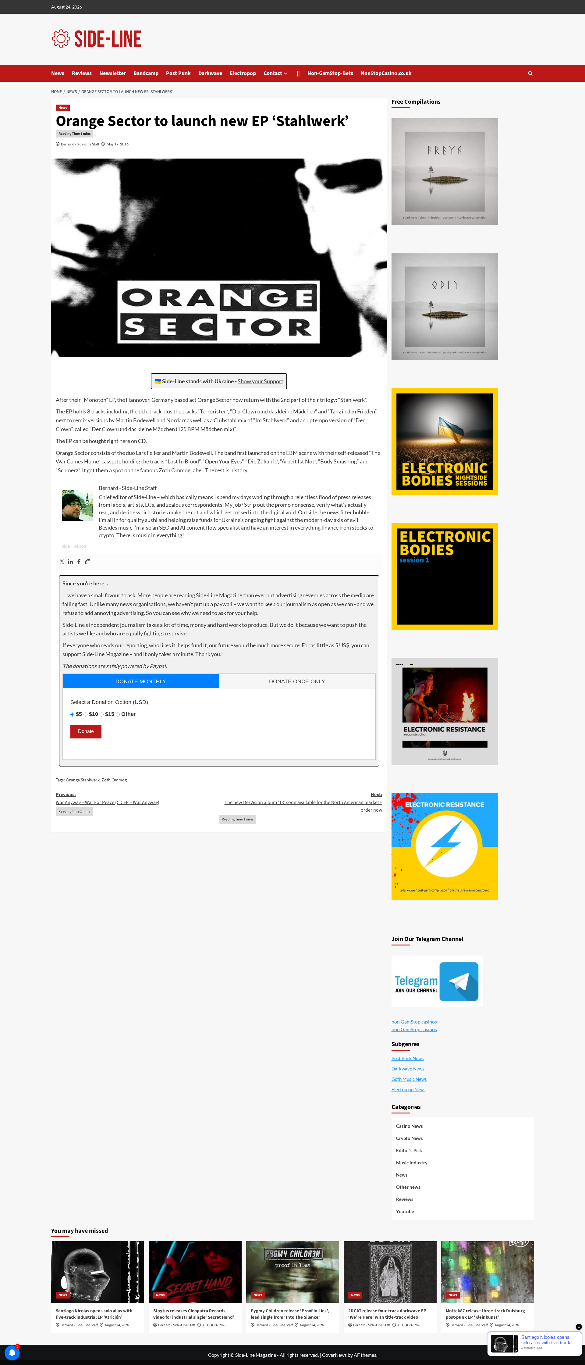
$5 (79, 714)
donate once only (297, 681)
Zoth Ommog (114, 779)
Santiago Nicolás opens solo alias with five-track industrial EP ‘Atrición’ (94, 1314)
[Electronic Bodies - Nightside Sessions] (445, 441)
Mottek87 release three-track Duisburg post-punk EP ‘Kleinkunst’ (485, 1314)
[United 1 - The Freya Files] (445, 171)
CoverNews (334, 1355)
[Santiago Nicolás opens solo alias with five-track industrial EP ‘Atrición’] (97, 1272)
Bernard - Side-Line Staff (80, 144)
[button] (530, 73)
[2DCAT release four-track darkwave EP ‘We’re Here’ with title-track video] (390, 1272)
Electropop (243, 73)
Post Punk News (408, 1058)
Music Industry (411, 1162)
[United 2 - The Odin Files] (445, 306)
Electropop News (409, 1089)
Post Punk (178, 73)
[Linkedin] (70, 562)
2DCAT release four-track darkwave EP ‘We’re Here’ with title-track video (387, 1314)
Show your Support (260, 381)
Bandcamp (145, 73)
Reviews (82, 73)
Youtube (405, 1211)
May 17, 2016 (118, 144)
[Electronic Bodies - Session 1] (445, 576)
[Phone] (87, 562)
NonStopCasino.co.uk (386, 73)
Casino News (409, 1126)
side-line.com (74, 546)
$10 (93, 714)
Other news (408, 1187)
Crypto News (409, 1138)
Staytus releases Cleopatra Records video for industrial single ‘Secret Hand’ (193, 1314)
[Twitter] (62, 562)
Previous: (107, 798)
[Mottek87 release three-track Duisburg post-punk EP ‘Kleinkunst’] (487, 1272)
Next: (303, 802)
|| (298, 73)
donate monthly (140, 681)
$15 (109, 714)
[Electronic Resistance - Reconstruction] (445, 711)
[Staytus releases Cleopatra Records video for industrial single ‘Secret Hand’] (195, 1272)
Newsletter (112, 73)
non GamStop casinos (414, 1021)
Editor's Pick (409, 1150)
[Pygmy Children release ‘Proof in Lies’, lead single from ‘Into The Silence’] (292, 1272)
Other (128, 714)
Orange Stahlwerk (83, 779)
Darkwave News (408, 1068)
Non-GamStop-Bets (330, 73)
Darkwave (210, 73)
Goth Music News (409, 1079)
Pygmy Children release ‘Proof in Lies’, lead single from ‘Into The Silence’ (290, 1314)
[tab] (141, 681)
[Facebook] (79, 562)
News (57, 73)
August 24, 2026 (117, 1325)
